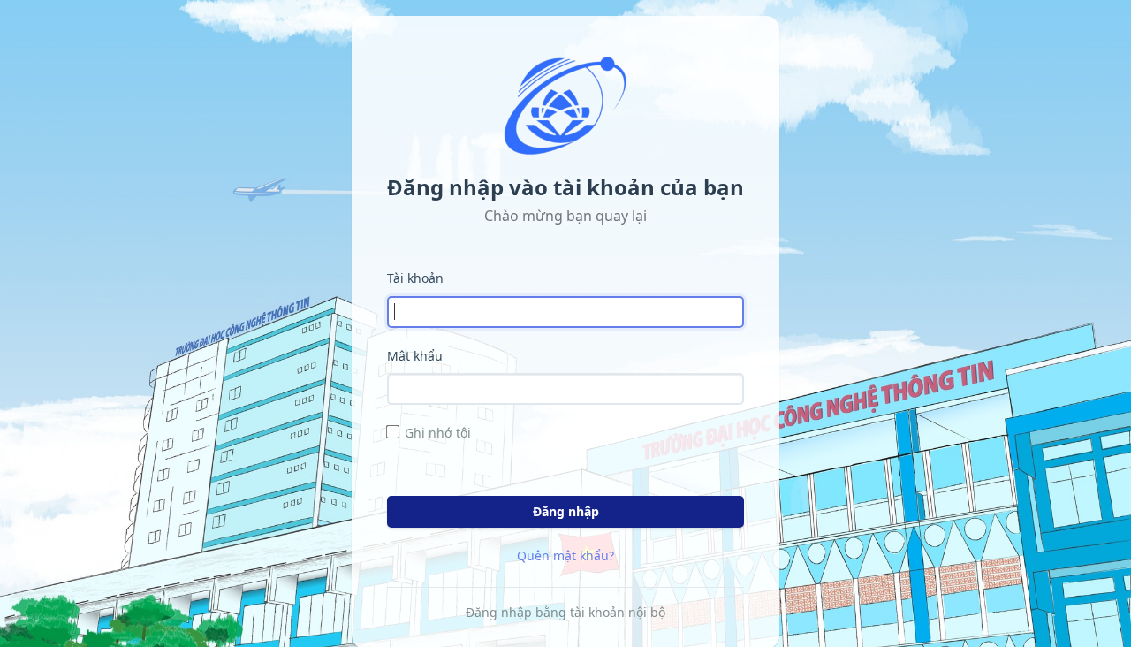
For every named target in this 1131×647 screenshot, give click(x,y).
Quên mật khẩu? (565, 555)
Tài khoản (415, 278)
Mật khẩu (415, 355)
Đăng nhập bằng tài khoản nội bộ (565, 612)
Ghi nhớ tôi (438, 432)
